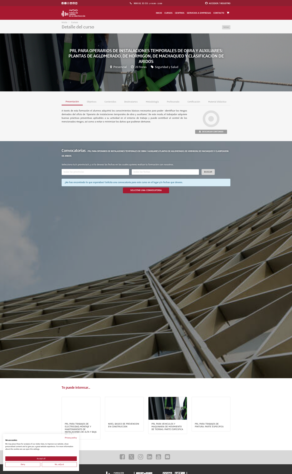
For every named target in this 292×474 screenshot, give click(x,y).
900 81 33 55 (141, 3)
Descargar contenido (212, 132)
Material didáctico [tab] (217, 102)
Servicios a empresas (199, 12)
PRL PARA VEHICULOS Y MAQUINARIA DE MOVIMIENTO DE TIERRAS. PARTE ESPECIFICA (167, 427)
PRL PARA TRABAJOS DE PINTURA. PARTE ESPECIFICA (209, 425)
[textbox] (95, 172)
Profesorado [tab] (173, 102)
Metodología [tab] (152, 102)
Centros (179, 12)
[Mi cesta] (227, 13)
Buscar (208, 172)
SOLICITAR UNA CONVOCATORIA (146, 190)
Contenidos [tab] (110, 102)
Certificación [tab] (193, 102)
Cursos (168, 12)
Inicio (159, 12)
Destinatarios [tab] (131, 102)
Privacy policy (71, 438)
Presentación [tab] (72, 102)
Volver (226, 27)
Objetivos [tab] (91, 102)
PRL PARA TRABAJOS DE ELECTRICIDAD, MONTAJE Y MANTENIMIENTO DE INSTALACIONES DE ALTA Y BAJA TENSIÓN (81, 429)
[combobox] (95, 172)
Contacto (218, 12)
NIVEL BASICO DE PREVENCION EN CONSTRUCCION (123, 425)
